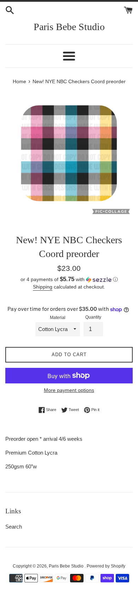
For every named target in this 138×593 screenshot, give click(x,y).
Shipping (42, 287)
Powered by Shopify (106, 566)
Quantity (93, 317)
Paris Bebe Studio (69, 26)
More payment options (69, 390)
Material (57, 317)
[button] (69, 279)
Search (13, 527)
